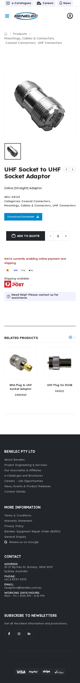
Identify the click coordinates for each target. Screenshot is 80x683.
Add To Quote (28, 236)
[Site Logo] (26, 16)
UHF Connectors (64, 205)
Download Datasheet (20, 216)
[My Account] (70, 16)
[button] (70, 337)
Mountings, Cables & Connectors (27, 205)
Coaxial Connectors (36, 201)
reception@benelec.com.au (23, 587)
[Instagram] (19, 634)
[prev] (66, 170)
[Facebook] (9, 634)
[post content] (21, 363)
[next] (73, 170)
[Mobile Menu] (7, 16)
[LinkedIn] (29, 634)
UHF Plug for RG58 (59, 385)
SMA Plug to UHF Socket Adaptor (20, 386)
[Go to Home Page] (5, 34)
